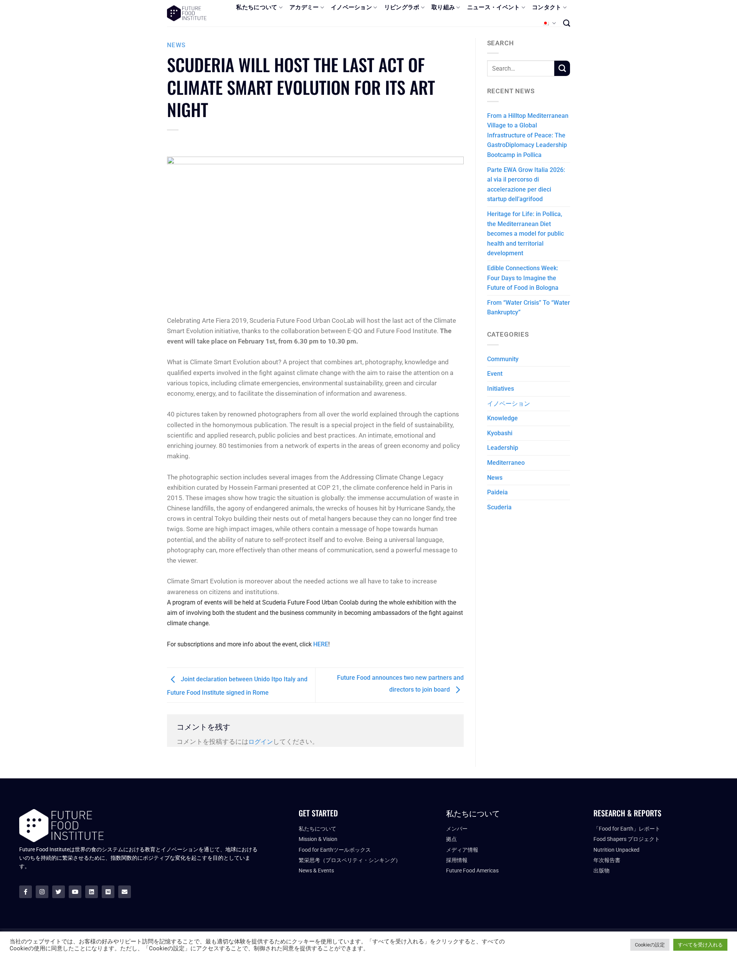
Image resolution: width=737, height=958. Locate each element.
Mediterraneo (506, 462)
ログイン (260, 741)
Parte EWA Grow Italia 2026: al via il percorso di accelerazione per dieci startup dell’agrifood (526, 184)
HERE (320, 644)
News (176, 45)
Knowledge (502, 418)
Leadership (502, 447)
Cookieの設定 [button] (650, 945)
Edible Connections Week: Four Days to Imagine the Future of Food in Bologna (523, 277)
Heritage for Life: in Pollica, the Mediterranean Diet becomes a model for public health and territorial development (525, 233)
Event (494, 373)
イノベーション (351, 7)
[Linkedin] (91, 891)
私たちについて (256, 7)
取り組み (443, 7)
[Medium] (108, 891)
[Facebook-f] (25, 891)
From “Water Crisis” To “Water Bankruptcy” (528, 307)
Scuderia (499, 507)
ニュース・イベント (493, 7)
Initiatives (500, 388)
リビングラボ (402, 7)
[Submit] (562, 68)
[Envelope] (124, 891)
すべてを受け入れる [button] (700, 945)
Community (503, 359)
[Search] (566, 23)
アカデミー (304, 7)
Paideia (497, 492)
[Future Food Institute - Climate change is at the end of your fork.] (187, 13)
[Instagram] (42, 891)
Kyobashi (499, 433)
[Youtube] (75, 891)
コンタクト (547, 7)
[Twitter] (58, 891)
